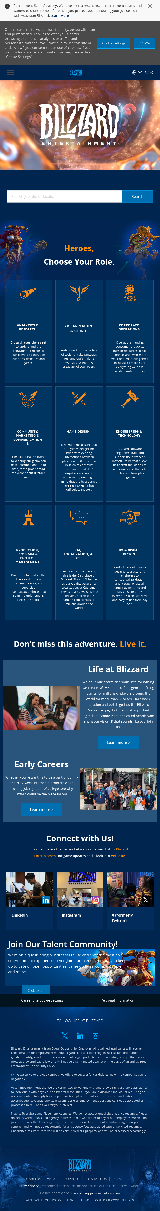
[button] (113, 43)
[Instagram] (80, 901)
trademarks (32, 1186)
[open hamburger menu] (11, 73)
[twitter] (64, 1036)
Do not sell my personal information (95, 1193)
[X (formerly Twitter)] (130, 901)
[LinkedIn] (29, 901)
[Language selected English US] (137, 72)
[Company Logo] (76, 72)
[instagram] (95, 1036)
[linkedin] (80, 1036)
